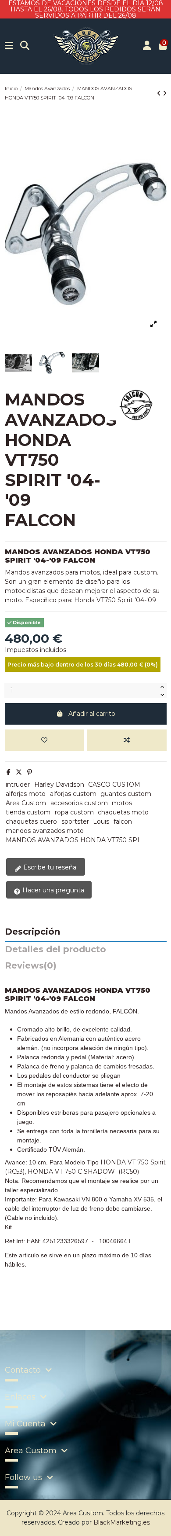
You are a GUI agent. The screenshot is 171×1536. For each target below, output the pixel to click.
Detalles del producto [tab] (55, 949)
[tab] (86, 968)
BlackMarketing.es (121, 1522)
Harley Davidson (59, 784)
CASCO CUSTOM (114, 784)
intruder (18, 784)
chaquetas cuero (31, 821)
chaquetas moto (123, 812)
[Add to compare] (126, 740)
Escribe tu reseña (48, 867)
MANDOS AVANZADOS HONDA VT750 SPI (72, 840)
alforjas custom (73, 794)
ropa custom (74, 812)
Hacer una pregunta (52, 890)
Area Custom (26, 803)
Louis (101, 821)
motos (122, 803)
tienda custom (28, 812)
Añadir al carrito (91, 714)
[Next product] (165, 93)
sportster (75, 821)
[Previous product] (160, 93)
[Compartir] (9, 772)
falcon (123, 821)
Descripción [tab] (32, 932)
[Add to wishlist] (44, 740)
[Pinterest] (29, 772)
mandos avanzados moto (45, 831)
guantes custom (125, 794)
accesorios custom (79, 803)
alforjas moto (26, 794)
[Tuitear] (19, 772)
